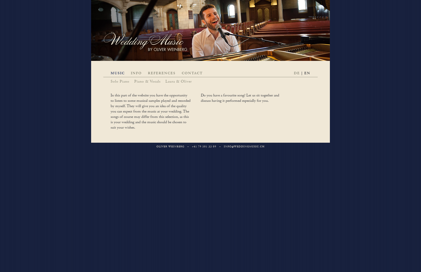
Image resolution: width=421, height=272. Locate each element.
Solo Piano (120, 81)
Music (118, 73)
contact (192, 73)
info (136, 73)
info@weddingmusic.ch (244, 146)
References (162, 73)
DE (297, 73)
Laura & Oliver (178, 81)
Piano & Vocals (147, 81)
